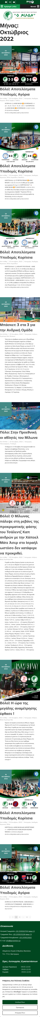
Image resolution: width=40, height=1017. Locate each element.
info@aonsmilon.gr (13, 941)
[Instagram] (10, 2)
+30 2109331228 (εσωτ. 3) (22, 934)
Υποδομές (13, 444)
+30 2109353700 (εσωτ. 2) (25, 931)
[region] (20, 997)
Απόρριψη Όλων (20, 1013)
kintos (5, 334)
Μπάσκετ (12, 336)
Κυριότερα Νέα (4, 336)
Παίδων (17, 100)
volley (5, 98)
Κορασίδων (14, 177)
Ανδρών (34, 334)
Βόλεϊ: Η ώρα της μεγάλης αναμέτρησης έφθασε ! (18, 708)
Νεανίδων (21, 177)
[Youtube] (14, 2)
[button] (8, 6)
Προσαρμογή (20, 1007)
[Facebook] (6, 2)
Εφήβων (12, 100)
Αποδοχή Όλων (20, 1002)
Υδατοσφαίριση (4, 444)
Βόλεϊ (7, 100)
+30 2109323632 (25, 938)
